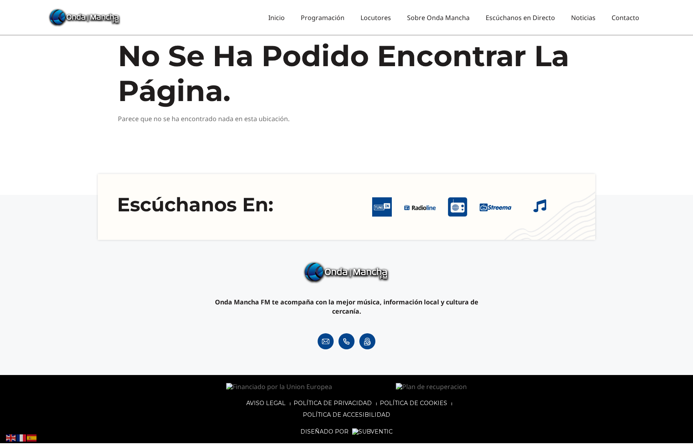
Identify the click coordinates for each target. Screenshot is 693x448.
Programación (322, 17)
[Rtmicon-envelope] (326, 341)
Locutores (376, 17)
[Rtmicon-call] (346, 341)
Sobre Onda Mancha (438, 17)
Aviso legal (266, 403)
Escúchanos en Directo (520, 17)
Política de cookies (413, 403)
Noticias (583, 17)
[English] (11, 437)
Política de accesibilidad (346, 414)
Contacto (625, 17)
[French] (21, 437)
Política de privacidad (333, 403)
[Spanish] (32, 437)
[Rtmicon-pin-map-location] (367, 341)
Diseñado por (325, 431)
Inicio (276, 17)
